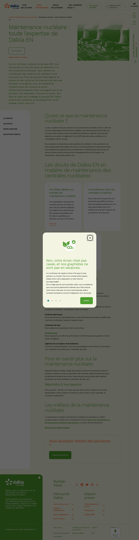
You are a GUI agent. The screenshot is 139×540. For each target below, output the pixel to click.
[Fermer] (90, 238)
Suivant (86, 301)
